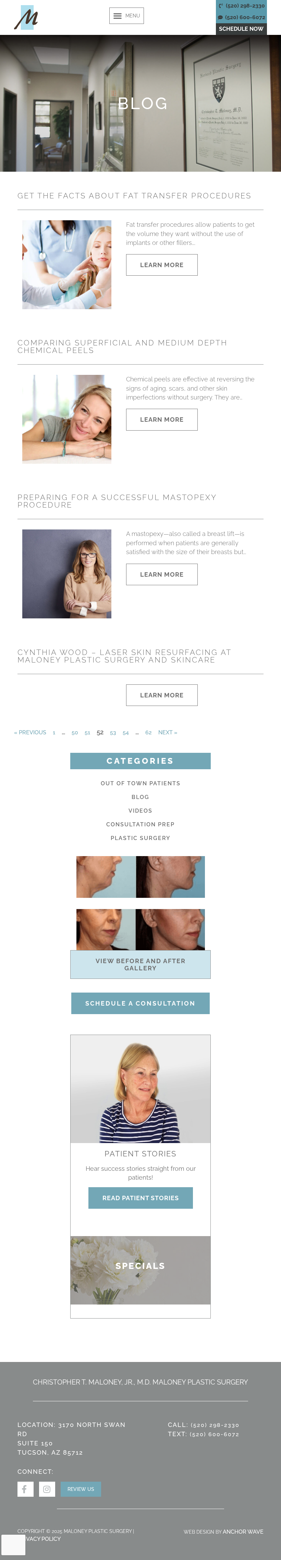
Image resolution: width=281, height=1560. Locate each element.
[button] (126, 16)
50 (75, 732)
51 (87, 732)
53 (113, 732)
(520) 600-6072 (215, 1434)
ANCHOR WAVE (243, 1532)
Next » (168, 732)
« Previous (30, 732)
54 (126, 732)
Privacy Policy (39, 1539)
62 (148, 732)
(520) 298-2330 (215, 1425)
